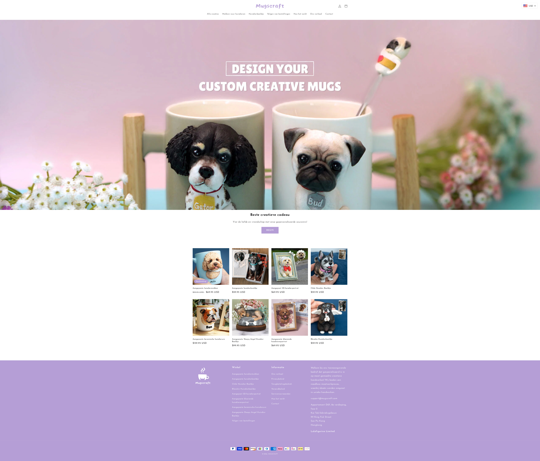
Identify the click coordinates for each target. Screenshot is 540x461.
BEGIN (270, 230)
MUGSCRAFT (273, 454)
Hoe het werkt (278, 399)
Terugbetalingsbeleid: (281, 384)
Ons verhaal (277, 374)
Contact (275, 404)
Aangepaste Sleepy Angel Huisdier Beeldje (248, 340)
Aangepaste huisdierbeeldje (244, 288)
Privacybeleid (277, 379)
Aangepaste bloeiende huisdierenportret (281, 340)
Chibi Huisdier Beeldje (321, 288)
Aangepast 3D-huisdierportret (285, 288)
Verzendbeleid (278, 389)
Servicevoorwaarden (281, 394)
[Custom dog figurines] (270, 208)
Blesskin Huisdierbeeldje (321, 339)
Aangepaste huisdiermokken (205, 288)
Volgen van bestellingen (243, 421)
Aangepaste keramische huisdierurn (209, 339)
